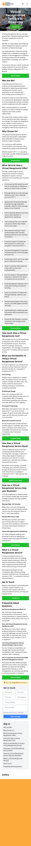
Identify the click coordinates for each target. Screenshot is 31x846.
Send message (15, 716)
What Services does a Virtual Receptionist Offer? (12, 734)
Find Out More (15, 328)
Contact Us (15, 27)
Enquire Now (15, 160)
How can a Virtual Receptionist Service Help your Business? (13, 754)
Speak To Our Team (15, 480)
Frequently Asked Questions (12, 766)
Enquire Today (15, 438)
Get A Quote (15, 545)
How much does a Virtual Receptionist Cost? (11, 739)
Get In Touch (15, 76)
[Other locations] (23, 4)
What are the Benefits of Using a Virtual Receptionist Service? (14, 744)
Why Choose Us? (8, 730)
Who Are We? (7, 727)
